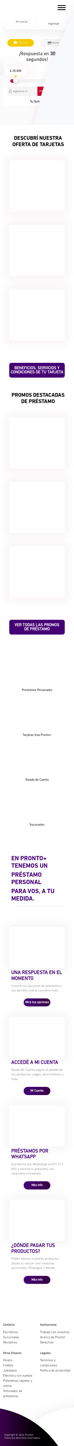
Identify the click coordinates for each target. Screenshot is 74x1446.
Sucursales (11, 1337)
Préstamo (22, 42)
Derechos (46, 1342)
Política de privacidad (55, 1370)
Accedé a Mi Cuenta (34, 1062)
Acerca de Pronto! (52, 1337)
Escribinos (10, 1332)
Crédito (8, 1365)
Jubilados (10, 1370)
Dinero (7, 1360)
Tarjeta (55, 43)
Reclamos (10, 1342)
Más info (37, 1185)
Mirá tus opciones (37, 1002)
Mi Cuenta (37, 1090)
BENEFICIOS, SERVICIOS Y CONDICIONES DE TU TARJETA (37, 370)
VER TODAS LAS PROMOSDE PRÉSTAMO (37, 627)
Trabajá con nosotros (54, 1332)
